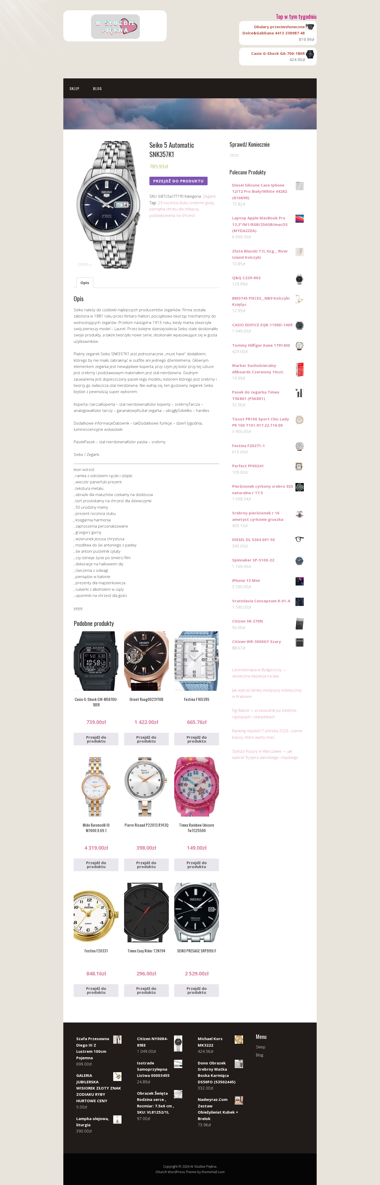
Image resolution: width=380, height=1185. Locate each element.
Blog (97, 88)
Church (161, 1171)
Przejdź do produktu (178, 180)
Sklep (74, 88)
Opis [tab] (84, 282)
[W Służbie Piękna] (115, 37)
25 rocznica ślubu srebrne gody (186, 202)
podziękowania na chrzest (172, 215)
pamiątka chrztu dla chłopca (173, 208)
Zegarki (209, 196)
